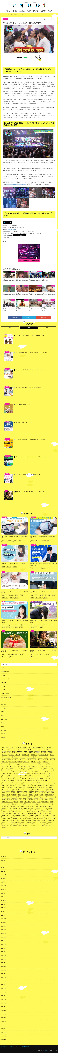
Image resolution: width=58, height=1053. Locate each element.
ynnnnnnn (37, 752)
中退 (52, 785)
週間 (29, 327)
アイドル (12, 754)
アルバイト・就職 (5, 671)
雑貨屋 (49, 820)
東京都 (4, 808)
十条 (34, 789)
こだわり (10, 766)
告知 (2, 700)
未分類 (7, 475)
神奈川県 (30, 813)
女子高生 (4, 595)
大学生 (20, 797)
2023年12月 (4, 863)
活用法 (10, 811)
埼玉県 (9, 794)
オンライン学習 (13, 761)
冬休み (51, 787)
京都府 (11, 787)
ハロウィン (20, 775)
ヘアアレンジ (12, 780)
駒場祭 (4, 825)
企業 (21, 787)
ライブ (52, 782)
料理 (44, 804)
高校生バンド (27, 825)
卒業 (44, 789)
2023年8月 (3, 878)
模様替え (33, 808)
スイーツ (12, 768)
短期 (24, 813)
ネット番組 (3, 689)
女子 (31, 797)
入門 (46, 787)
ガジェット (27, 761)
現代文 (50, 811)
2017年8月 (3, 1039)
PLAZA (4, 752)
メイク (25, 782)
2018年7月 (3, 999)
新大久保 (50, 804)
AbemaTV (25, 747)
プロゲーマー (50, 778)
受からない (20, 792)
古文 (37, 792)
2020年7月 (3, 911)
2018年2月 (3, 1017)
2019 (9, 747)
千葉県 (39, 789)
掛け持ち (16, 804)
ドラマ (4, 773)
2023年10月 (4, 871)
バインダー (36, 773)
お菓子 (20, 761)
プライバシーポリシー (14, 1046)
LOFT (44, 749)
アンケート (31, 757)
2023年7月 (3, 882)
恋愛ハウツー (5, 597)
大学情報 (14, 797)
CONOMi (49, 747)
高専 (15, 825)
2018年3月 (3, 1014)
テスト (29, 771)
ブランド (11, 778)
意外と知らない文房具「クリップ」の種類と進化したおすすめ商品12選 (29, 439)
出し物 (4, 789)
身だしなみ (36, 818)
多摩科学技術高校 (49, 794)
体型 (25, 787)
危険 (54, 789)
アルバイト (23, 757)
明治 (9, 806)
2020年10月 (4, 900)
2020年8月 (3, 907)
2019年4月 (3, 966)
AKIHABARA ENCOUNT (35, 747)
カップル (34, 761)
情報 (39, 801)
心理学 (52, 799)
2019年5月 (3, 962)
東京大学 (50, 806)
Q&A (9, 752)
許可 (10, 818)
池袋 (51, 808)
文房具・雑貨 (4, 719)
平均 (42, 799)
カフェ (40, 761)
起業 (30, 818)
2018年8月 (3, 995)
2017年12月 (4, 1025)
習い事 (24, 815)
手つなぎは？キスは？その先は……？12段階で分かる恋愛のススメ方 (29, 335)
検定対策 (27, 808)
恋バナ (17, 595)
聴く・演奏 (29, 11)
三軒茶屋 (46, 785)
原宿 (4, 792)
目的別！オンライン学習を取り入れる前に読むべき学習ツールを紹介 (14, 528)
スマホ (46, 768)
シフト (49, 766)
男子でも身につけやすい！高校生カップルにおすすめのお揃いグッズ (43, 582)
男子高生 (9, 813)
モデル (35, 782)
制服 (15, 789)
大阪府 (25, 797)
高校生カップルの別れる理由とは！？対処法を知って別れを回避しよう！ (43, 612)
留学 (15, 813)
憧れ (52, 801)
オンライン (5, 540)
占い (49, 789)
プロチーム (5, 780)
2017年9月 (3, 1036)
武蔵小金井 (40, 808)
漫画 (40, 811)
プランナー (18, 778)
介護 (16, 787)
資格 (25, 818)
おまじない (53, 759)
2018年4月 (3, 1010)
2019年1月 (3, 977)
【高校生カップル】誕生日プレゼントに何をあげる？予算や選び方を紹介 (14, 612)
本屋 (37, 806)
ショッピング (5, 768)
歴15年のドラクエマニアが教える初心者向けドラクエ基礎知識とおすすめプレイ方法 (32, 456)
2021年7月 (3, 889)
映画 (14, 806)
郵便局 (23, 820)
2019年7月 (3, 955)
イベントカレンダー (5, 678)
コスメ (4, 766)
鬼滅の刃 (4, 827)
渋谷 (29, 811)
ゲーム (20, 764)
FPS (16, 749)
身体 (42, 818)
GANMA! (22, 749)
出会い (10, 789)
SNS (14, 752)
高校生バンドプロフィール (38, 825)
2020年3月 (3, 926)
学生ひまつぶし (4, 708)
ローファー (19, 785)
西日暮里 (4, 818)
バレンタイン (12, 775)
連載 (4, 820)
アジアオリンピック (44, 754)
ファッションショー (43, 775)
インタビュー (15, 759)
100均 (4, 747)
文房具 (39, 804)
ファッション (34, 595)
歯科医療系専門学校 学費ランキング (22, 422)
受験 (16, 540)
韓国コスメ (24, 822)
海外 (24, 811)
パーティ (29, 773)
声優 (20, 794)
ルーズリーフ (5, 785)
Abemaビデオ (11, 229)
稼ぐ (46, 813)
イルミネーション (6, 759)
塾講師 (14, 794)
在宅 (4, 794)
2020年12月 (4, 896)
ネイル (10, 773)
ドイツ (42, 771)
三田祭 (40, 785)
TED (26, 752)
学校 (48, 797)
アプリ (10, 757)
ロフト (25, 785)
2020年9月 (3, 904)
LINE (38, 749)
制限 (20, 789)
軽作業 (47, 818)
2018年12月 (4, 981)
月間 (47, 327)
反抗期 (13, 792)
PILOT (49, 749)
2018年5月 (3, 1006)
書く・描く (22, 11)
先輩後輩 (31, 787)
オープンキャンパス (32, 759)
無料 (45, 811)
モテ (30, 782)
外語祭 (37, 794)
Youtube (44, 752)
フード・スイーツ (5, 693)
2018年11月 (3, 984)
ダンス (52, 768)
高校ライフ (8, 11)
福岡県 (36, 813)
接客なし (22, 804)
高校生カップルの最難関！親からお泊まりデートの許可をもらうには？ (29, 369)
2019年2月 (3, 973)
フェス (51, 775)
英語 (43, 815)
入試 (41, 787)
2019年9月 (3, 948)
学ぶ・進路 (14, 11)
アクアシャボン (26, 754)
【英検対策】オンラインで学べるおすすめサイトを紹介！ (13, 554)
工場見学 (36, 799)
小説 (20, 799)
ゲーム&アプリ (43, 11)
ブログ (11, 237)
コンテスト (28, 766)
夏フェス (25, 794)
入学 (36, 787)
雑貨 (44, 820)
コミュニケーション (38, 19)
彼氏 (47, 799)
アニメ (52, 754)
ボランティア (36, 780)
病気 (20, 813)
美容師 (18, 815)
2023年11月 (3, 867)
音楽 (30, 822)
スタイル (26, 768)
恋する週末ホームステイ (7, 801)
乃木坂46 (5, 787)
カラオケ (46, 761)
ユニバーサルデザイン (44, 782)
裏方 (54, 815)
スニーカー (33, 768)
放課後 (44, 568)
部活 (18, 820)
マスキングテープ (6, 782)
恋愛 (6, 334)
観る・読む (35, 11)
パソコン (49, 773)
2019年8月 (3, 951)
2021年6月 (3, 893)
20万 (14, 747)
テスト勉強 (35, 771)
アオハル (18, 754)
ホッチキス (29, 780)
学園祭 (42, 797)
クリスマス (34, 654)
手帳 (10, 804)
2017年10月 (4, 1032)
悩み (12, 597)
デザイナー (16, 771)
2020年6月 (3, 915)
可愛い (42, 792)
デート (10, 771)
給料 (8, 815)
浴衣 (20, 811)
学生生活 (47, 19)
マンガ (19, 782)
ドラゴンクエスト (49, 771)
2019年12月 (4, 937)
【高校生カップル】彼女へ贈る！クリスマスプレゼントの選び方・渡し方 (14, 641)
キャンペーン (4, 682)
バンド (27, 775)
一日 (30, 785)
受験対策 (31, 792)
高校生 (53, 19)
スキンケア (20, 768)
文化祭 (34, 804)
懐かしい (4, 804)
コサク (51, 764)
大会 (4, 797)
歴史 (46, 808)
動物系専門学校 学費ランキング (22, 404)
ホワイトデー (44, 780)
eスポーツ (50, 11)
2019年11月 (3, 940)
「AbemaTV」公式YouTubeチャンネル (16, 184)
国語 (53, 792)
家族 (9, 799)
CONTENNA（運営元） (26, 1046)
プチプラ (4, 778)
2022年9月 (3, 885)
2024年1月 (3, 860)
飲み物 (35, 822)
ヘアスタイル (20, 780)
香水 (45, 822)
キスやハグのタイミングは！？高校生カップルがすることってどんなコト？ (30, 352)
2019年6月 (3, 959)
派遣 (15, 811)
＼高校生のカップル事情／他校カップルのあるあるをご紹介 (27, 474)
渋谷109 (34, 811)
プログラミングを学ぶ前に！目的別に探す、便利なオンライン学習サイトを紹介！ (43, 555)
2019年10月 (4, 944)
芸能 (33, 815)
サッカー (34, 766)
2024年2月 (3, 856)
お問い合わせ (36, 1046)
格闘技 (21, 808)
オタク (46, 759)
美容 (13, 815)
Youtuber (50, 752)
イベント (3, 675)
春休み (23, 806)
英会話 (38, 815)
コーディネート (44, 764)
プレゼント (5, 625)
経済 (4, 815)
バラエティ (5, 775)
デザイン (23, 771)
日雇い (4, 806)
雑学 (39, 820)
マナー (14, 782)
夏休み (31, 794)
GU (27, 749)
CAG (44, 747)
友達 (8, 792)
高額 (47, 825)
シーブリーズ (41, 766)
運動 (13, 820)
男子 (4, 813)
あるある (16, 757)
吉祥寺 (48, 792)
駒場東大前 (51, 822)
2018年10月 (4, 988)
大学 (8, 797)
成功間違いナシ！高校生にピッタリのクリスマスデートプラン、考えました (31, 491)
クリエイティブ (6, 764)
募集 (29, 789)
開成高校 (29, 820)
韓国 (18, 822)
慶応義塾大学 (45, 801)
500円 (19, 747)
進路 (8, 820)
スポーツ (40, 768)
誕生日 (15, 818)
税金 (41, 813)
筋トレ (51, 813)
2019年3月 (3, 970)
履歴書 (30, 799)
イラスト (44, 757)
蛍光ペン (49, 815)
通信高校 (53, 818)
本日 (10, 327)
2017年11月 (3, 1028)
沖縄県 (4, 811)
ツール (4, 771)
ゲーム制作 (36, 764)
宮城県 (4, 799)
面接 (9, 822)
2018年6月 (3, 1003)
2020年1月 (3, 933)
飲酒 (40, 822)
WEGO (31, 752)
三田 (35, 785)
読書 (20, 818)
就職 (25, 799)
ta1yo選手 (20, 752)
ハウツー (43, 773)
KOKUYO (33, 749)
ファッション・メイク (6, 697)
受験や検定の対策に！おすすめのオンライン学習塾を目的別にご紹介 (43, 528)
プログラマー (33, 778)
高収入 (10, 825)
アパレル (4, 757)
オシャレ (40, 759)
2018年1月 (3, 1021)
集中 (35, 820)
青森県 (4, 822)
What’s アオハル (4, 1046)
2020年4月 (3, 922)
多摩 (42, 794)
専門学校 (3, 711)
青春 (54, 820)
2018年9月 (3, 992)
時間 (28, 806)
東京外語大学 (43, 806)
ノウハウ (23, 773)
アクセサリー (34, 754)
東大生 (10, 808)
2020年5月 (3, 918)
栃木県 (15, 808)
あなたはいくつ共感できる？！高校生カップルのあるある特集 (28, 387)
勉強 (11, 540)
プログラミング (41, 778)
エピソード (23, 759)
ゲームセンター (28, 764)
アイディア (5, 754)
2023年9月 (3, 874)
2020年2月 (3, 929)
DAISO (4, 749)
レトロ (12, 785)
